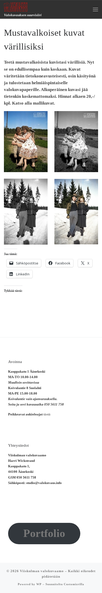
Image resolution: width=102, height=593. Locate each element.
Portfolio (44, 533)
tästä (46, 414)
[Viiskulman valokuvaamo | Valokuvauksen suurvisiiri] (15, 6)
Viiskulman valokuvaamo (42, 571)
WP (39, 584)
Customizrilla (74, 584)
